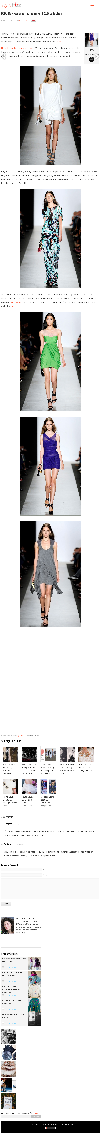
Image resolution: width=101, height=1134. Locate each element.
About (60, 1124)
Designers (29, 736)
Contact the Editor (49, 1124)
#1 (2, 824)
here (14, 306)
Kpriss (36, 1113)
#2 (2, 844)
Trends (36, 736)
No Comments (10, 967)
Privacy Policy (70, 1124)
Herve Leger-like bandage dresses (17, 48)
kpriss (24, 20)
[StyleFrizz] (11, 8)
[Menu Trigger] (92, 6)
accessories (17, 302)
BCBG (59, 41)
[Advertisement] (50, 28)
